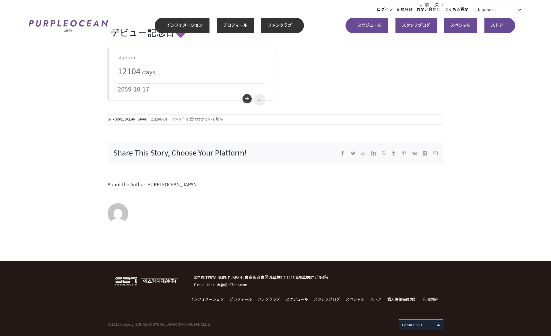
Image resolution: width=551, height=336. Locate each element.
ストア (375, 299)
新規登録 (405, 9)
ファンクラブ (269, 299)
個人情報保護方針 (402, 299)
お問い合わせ (428, 9)
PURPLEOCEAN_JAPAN (129, 119)
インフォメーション (207, 299)
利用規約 (430, 299)
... (259, 99)
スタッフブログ (327, 299)
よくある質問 (456, 9)
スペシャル (355, 299)
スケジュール (297, 299)
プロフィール (241, 299)
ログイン (385, 9)
